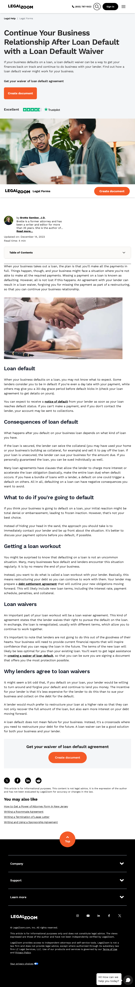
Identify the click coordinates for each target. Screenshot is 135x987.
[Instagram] (79, 917)
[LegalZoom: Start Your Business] (17, 191)
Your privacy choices (21, 963)
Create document (67, 757)
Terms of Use (110, 949)
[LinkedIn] (100, 917)
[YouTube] (90, 917)
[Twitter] (121, 917)
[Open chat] (128, 980)
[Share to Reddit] (38, 780)
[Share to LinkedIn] (28, 780)
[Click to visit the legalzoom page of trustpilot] (41, 109)
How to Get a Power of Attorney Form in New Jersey (36, 806)
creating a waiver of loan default (30, 655)
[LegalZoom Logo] (20, 6)
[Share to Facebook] (17, 780)
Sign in (110, 6)
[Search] (97, 6)
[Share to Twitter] (7, 780)
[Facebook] (111, 917)
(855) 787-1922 (83, 6)
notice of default (56, 401)
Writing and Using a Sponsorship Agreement (31, 822)
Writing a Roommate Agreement (23, 811)
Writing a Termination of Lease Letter (26, 816)
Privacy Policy (23, 952)
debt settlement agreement (37, 584)
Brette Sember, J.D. (32, 217)
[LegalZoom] (24, 917)
